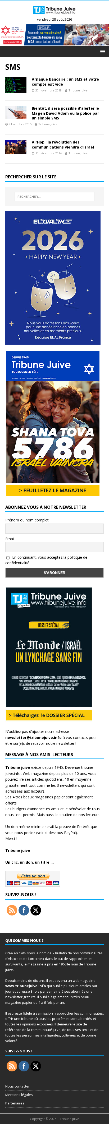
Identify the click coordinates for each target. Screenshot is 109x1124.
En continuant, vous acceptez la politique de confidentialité (46, 560)
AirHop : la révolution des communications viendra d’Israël (63, 144)
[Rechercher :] (54, 196)
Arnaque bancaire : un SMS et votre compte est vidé (65, 81)
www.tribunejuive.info (25, 985)
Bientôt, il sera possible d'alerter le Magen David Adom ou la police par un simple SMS (65, 113)
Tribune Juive (78, 90)
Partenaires (14, 1103)
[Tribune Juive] (54, 15)
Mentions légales (19, 1094)
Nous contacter (17, 1086)
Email (10, 538)
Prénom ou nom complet (27, 519)
